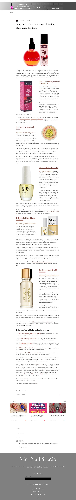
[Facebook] (37, 498)
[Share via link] (25, 390)
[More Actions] (59, 441)
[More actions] (59, 20)
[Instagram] (38, 498)
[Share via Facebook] (16, 390)
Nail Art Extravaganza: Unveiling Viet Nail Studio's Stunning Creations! (57, 416)
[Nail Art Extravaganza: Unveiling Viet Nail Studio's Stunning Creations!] (57, 408)
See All (64, 401)
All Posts (11, 12)
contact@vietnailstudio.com (38, 484)
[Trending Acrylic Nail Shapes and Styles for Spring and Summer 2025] (18, 408)
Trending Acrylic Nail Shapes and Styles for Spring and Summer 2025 (19, 416)
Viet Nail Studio (38, 458)
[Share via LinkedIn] (22, 390)
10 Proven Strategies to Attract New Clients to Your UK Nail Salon (37, 416)
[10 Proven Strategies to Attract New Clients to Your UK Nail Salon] (38, 408)
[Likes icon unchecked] (19, 447)
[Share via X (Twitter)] (19, 390)
